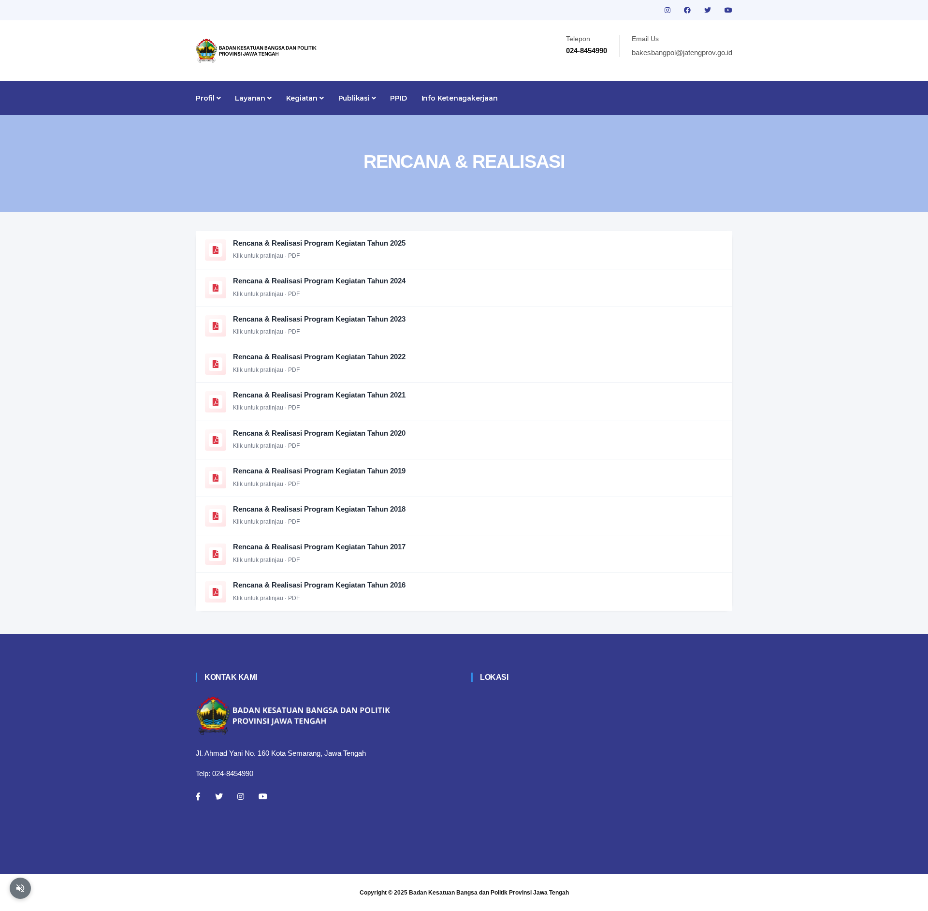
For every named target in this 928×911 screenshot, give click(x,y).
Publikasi (355, 98)
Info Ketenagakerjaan (459, 98)
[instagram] (668, 10)
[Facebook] (198, 796)
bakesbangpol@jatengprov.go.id (682, 52)
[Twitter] (219, 796)
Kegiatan (302, 98)
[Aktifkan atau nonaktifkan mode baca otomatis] (20, 888)
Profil (206, 98)
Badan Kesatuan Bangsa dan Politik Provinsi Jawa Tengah (489, 892)
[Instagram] (240, 796)
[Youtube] (263, 796)
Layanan (251, 98)
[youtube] (728, 10)
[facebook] (688, 10)
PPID (398, 98)
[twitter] (708, 10)
